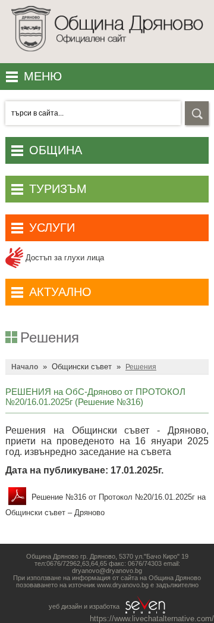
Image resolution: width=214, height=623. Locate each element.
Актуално (60, 291)
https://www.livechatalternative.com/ (152, 618)
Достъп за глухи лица (63, 257)
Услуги (52, 227)
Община (55, 150)
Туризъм (58, 188)
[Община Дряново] (107, 54)
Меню (43, 76)
